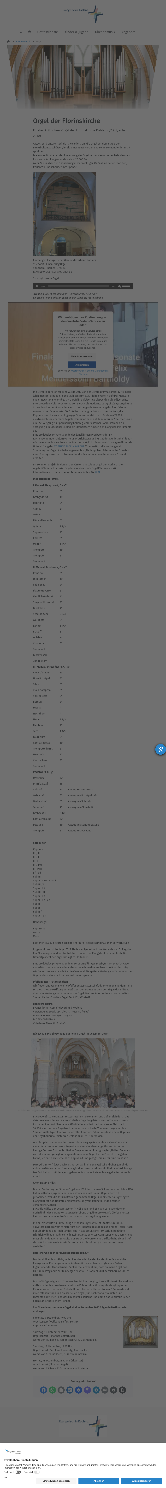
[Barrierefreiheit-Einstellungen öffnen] (160, 749)
